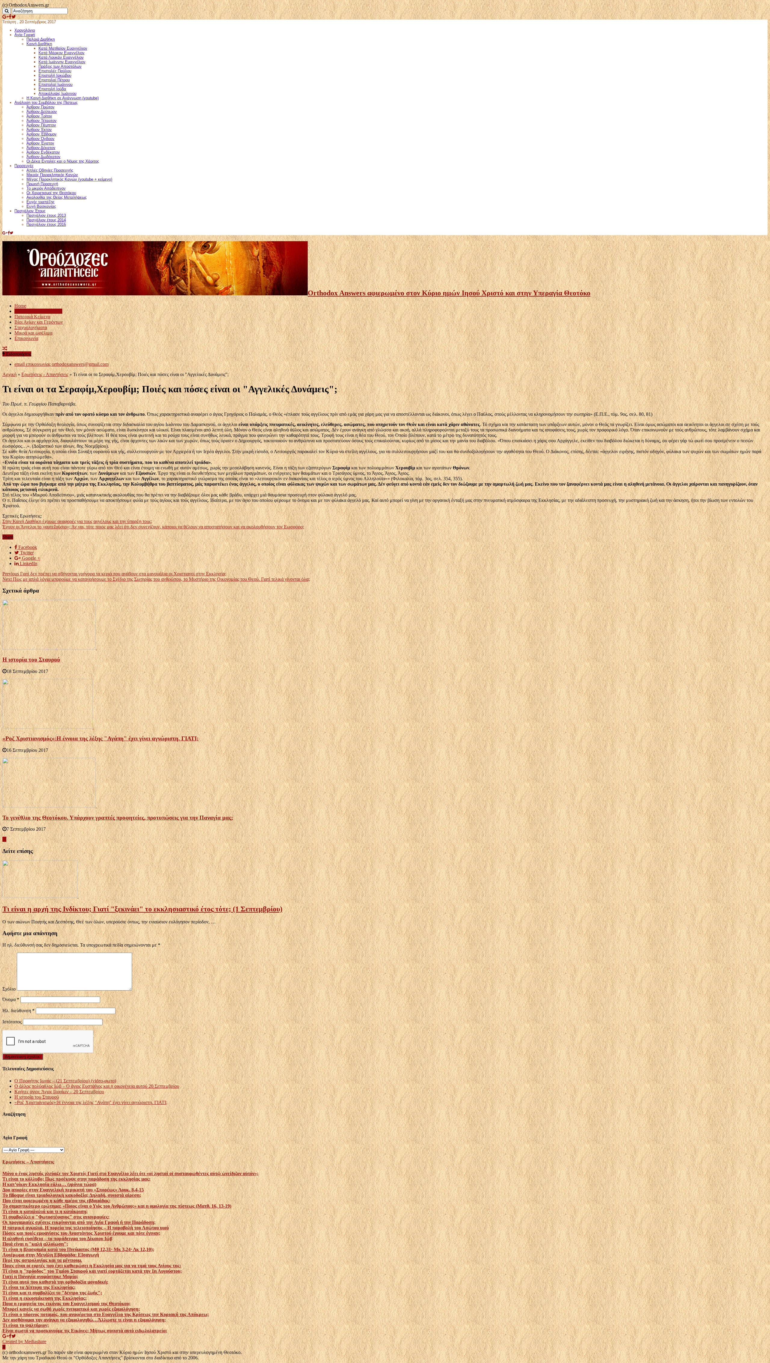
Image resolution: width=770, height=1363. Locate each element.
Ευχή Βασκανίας (41, 206)
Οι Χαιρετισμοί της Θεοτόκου (51, 193)
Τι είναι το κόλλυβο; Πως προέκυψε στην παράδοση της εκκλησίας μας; (76, 1178)
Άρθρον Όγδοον (40, 138)
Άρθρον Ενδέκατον (43, 152)
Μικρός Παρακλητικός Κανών (52, 175)
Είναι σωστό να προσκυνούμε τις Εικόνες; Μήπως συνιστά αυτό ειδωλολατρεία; (84, 1330)
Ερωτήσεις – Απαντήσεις (38, 311)
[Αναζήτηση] (6, 11)
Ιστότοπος (12, 1021)
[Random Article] (4, 348)
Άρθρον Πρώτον (40, 107)
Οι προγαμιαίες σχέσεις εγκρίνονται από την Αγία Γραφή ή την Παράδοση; (79, 1222)
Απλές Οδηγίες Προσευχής (49, 170)
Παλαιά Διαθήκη (40, 39)
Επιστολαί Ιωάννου (55, 84)
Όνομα (10, 999)
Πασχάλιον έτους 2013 (46, 215)
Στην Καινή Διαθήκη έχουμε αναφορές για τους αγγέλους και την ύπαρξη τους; (77, 521)
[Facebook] (10, 16)
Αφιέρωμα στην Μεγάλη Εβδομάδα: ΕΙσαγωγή (50, 1254)
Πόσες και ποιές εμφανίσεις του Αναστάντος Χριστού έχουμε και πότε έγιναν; (81, 1233)
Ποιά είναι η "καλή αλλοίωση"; (35, 1243)
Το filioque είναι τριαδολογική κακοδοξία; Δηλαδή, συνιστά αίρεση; (71, 1195)
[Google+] (5, 16)
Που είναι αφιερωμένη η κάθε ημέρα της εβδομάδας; (56, 1200)
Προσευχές (23, 165)
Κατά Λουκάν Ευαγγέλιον (61, 57)
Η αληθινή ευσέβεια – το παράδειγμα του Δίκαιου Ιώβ (57, 1238)
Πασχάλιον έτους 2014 (46, 220)
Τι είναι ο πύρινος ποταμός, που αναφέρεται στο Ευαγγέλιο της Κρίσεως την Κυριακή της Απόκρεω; (105, 1314)
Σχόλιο (9, 988)
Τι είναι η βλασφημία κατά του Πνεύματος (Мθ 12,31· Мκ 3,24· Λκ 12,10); (78, 1249)
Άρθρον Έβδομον (41, 134)
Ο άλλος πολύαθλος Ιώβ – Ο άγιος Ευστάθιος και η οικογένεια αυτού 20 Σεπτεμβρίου (96, 1086)
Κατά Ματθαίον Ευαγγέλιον (62, 48)
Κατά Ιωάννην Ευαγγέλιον (61, 62)
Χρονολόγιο (24, 30)
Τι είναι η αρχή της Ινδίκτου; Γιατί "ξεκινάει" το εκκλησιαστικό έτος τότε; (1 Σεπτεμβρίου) (142, 909)
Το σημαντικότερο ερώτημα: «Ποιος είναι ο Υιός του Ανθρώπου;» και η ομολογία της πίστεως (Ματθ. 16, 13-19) (116, 1206)
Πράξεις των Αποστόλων (60, 66)
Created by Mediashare (24, 1341)
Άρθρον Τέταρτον (41, 120)
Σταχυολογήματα (30, 327)
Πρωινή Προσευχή (42, 184)
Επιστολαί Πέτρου (54, 80)
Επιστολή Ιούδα (52, 89)
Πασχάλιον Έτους (29, 211)
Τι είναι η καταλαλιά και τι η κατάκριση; (45, 1211)
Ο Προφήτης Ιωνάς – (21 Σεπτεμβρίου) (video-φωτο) (65, 1080)
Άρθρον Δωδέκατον (43, 156)
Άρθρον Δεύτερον (41, 111)
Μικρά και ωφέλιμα (33, 332)
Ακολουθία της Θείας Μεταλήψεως (56, 197)
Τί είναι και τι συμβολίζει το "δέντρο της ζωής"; (52, 1292)
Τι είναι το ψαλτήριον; (25, 1325)
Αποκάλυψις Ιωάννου (57, 93)
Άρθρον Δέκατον (40, 147)
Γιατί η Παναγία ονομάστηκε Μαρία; (40, 1276)
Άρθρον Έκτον (39, 129)
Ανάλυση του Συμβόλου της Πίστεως (46, 102)
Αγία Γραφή (24, 35)
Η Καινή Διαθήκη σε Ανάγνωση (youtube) (62, 98)
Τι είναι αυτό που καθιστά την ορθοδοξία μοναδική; (55, 1281)
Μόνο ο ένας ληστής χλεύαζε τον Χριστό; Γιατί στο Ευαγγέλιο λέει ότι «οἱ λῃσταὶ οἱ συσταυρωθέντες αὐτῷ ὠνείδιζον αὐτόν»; (130, 1173)
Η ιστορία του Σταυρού (31, 659)
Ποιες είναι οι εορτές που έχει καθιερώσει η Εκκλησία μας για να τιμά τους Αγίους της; (91, 1265)
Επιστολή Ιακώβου (54, 75)
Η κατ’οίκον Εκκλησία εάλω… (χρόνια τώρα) (49, 1184)
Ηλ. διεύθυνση (18, 1010)
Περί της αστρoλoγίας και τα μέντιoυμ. (42, 1260)
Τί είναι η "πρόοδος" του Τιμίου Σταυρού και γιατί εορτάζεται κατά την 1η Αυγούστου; (92, 1271)
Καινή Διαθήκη (39, 44)
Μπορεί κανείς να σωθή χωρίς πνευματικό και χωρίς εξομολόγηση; (71, 1309)
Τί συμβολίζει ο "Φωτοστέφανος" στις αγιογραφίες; (55, 1216)
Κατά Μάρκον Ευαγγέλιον (61, 53)
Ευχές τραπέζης (40, 202)
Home (20, 305)
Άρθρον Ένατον (40, 143)
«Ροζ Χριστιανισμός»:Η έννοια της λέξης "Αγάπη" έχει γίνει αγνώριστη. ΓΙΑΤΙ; (100, 738)
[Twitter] (13, 16)
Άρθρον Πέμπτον (41, 125)
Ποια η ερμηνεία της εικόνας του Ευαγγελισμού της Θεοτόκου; (66, 1303)
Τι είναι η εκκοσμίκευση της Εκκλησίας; (44, 1298)
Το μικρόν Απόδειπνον (46, 188)
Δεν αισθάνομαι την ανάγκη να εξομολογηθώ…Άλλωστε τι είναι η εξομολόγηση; (84, 1319)
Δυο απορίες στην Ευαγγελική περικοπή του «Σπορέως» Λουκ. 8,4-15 (73, 1189)
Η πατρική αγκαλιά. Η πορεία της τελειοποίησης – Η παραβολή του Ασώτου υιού (85, 1227)
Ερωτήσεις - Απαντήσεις (44, 374)
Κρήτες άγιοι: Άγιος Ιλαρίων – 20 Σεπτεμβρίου (59, 1091)
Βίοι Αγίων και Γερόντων (38, 322)
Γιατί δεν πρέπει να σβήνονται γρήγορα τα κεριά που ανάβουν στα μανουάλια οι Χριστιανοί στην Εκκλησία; (114, 573)
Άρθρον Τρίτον (39, 116)
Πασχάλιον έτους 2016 (46, 224)
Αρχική (9, 374)
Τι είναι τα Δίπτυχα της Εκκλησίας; (38, 1287)
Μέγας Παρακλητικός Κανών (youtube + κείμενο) (69, 179)
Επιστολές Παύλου (54, 71)
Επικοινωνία (26, 338)
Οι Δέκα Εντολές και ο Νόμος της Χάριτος (62, 161)
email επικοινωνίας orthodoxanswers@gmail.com (61, 364)
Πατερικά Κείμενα (32, 316)
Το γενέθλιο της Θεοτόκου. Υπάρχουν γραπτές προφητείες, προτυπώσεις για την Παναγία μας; (117, 817)
